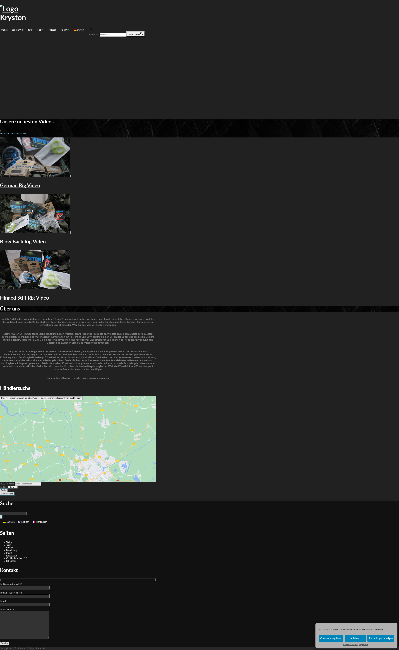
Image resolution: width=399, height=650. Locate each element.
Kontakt (65, 30)
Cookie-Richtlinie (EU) (16, 558)
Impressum (363, 645)
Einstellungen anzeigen (381, 638)
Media (40, 30)
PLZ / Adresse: (7, 484)
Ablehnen (355, 638)
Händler (52, 30)
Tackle (4, 30)
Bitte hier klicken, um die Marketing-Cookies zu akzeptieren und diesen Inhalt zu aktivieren (41, 398)
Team (30, 30)
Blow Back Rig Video (23, 241)
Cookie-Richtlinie (350, 645)
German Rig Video (20, 185)
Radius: (4, 487)
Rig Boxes (11, 561)
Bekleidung (18, 30)
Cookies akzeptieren (330, 638)
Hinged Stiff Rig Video (24, 298)
